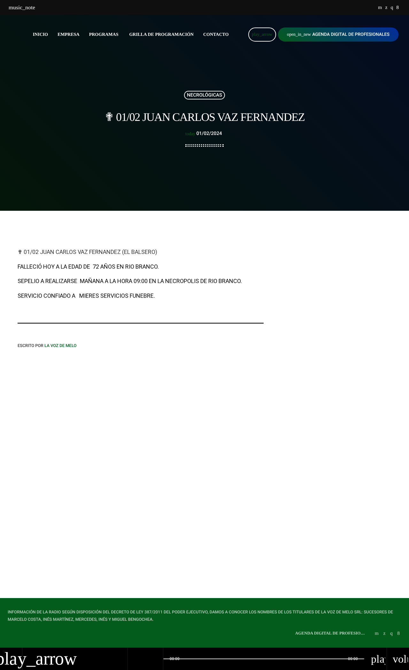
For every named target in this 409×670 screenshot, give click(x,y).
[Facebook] (397, 7)
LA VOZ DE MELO (60, 345)
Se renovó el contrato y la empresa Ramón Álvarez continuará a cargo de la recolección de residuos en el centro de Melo (343, 283)
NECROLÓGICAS (204, 95)
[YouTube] (380, 7)
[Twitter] (386, 7)
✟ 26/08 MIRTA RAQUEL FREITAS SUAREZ (338, 375)
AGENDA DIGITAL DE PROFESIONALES (338, 34)
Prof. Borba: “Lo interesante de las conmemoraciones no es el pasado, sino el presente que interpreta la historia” (345, 345)
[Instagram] (391, 7)
